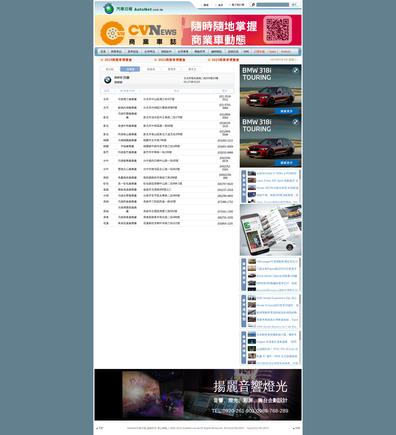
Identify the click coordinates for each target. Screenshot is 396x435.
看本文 (192, 69)
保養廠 (130, 69)
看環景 (172, 69)
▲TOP (99, 428)
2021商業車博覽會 (172, 59)
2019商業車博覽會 (118, 59)
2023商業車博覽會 (225, 59)
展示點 (110, 69)
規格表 (151, 69)
